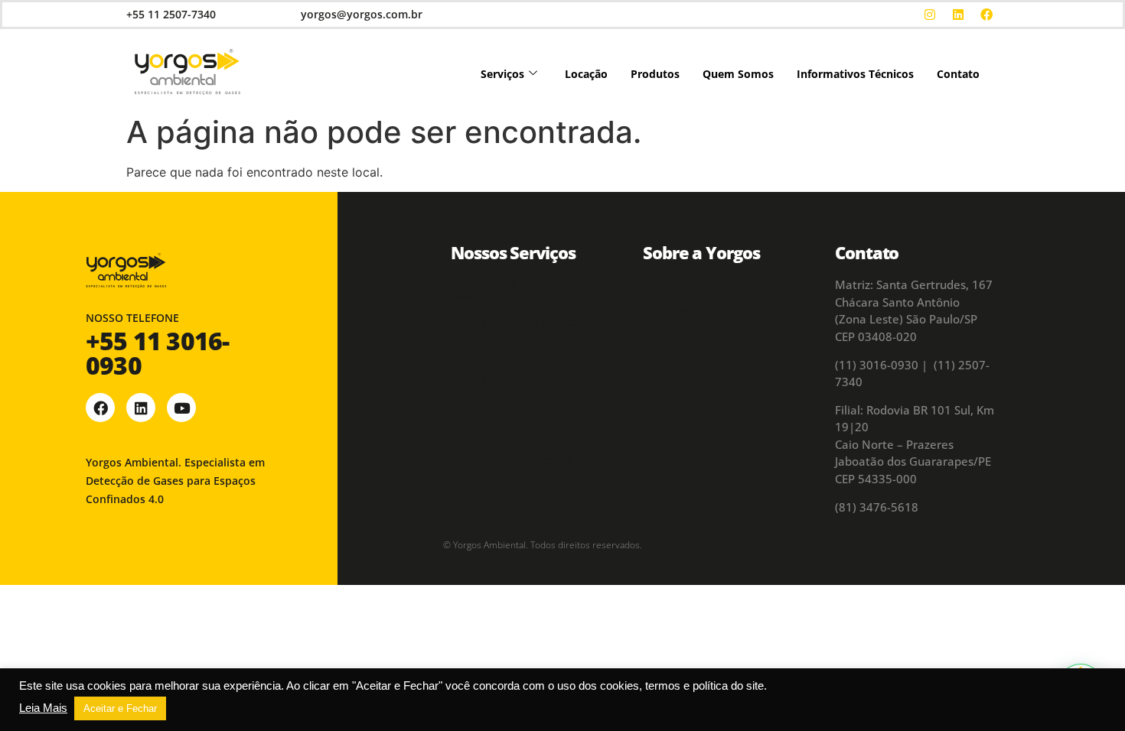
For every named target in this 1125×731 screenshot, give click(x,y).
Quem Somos (738, 74)
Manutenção (487, 432)
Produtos (655, 74)
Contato (958, 74)
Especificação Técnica (513, 349)
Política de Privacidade (708, 364)
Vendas (472, 377)
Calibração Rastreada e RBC (531, 459)
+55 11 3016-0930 (157, 353)
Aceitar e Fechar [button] (120, 708)
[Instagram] (930, 14)
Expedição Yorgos (502, 487)
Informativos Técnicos (855, 74)
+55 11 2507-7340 (171, 14)
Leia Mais (43, 708)
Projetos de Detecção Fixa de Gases (535, 288)
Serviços (502, 74)
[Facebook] (986, 14)
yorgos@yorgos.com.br (361, 14)
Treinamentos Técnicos (518, 322)
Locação (586, 74)
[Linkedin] (958, 14)
